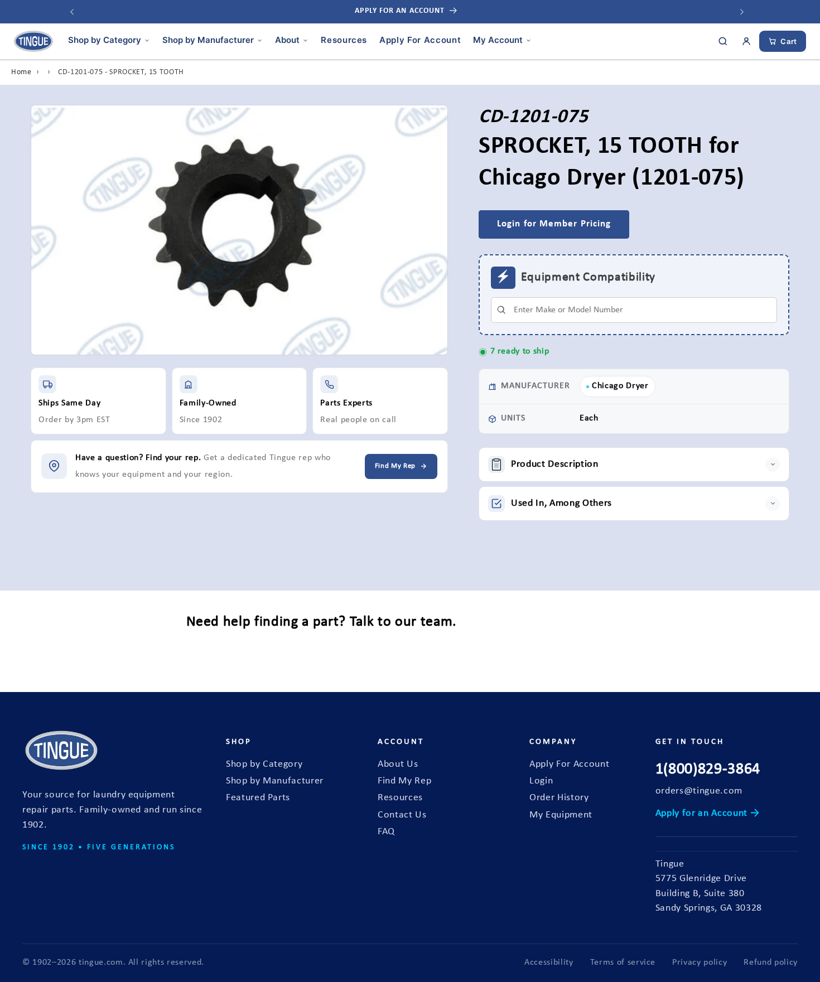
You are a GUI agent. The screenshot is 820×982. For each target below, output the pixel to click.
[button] (634, 464)
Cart (788, 41)
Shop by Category (104, 40)
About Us (398, 764)
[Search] (723, 41)
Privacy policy (699, 962)
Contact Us (402, 815)
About (287, 40)
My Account (498, 40)
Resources (344, 40)
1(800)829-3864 (707, 769)
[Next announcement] (742, 11)
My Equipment (560, 815)
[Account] (746, 41)
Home (21, 72)
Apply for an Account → (707, 813)
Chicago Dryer (620, 386)
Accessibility (548, 962)
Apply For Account (420, 40)
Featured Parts (258, 797)
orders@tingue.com (698, 791)
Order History (559, 797)
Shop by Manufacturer (208, 40)
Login (541, 781)
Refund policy (771, 962)
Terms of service (623, 962)
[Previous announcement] (72, 11)
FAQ (386, 831)
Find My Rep (404, 781)
